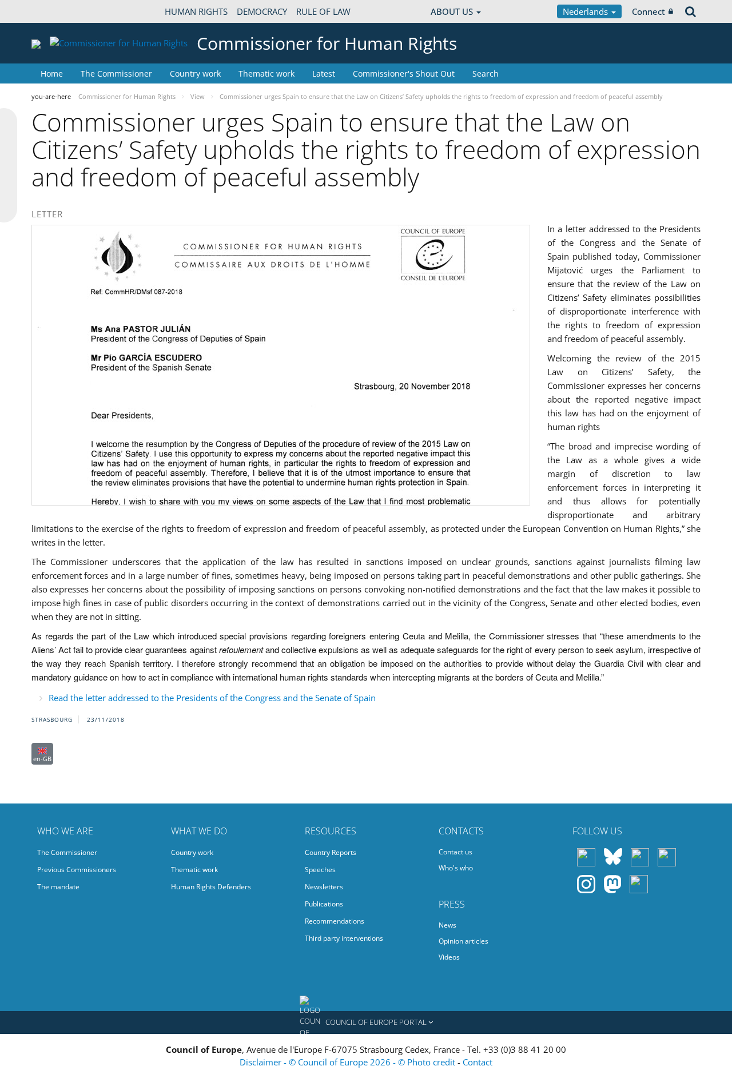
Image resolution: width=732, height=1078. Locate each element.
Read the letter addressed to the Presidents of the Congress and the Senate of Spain (212, 697)
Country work (195, 73)
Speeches (320, 869)
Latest (323, 73)
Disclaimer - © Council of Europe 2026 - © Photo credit (349, 1062)
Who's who (456, 868)
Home (52, 73)
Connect (648, 11)
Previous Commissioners (76, 869)
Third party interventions (344, 938)
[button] (366, 1022)
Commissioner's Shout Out (404, 73)
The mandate (58, 887)
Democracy (262, 11)
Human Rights (196, 11)
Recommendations (334, 921)
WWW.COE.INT (60, 11)
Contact (477, 1062)
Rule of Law (323, 11)
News (447, 925)
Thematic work (266, 73)
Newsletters (324, 887)
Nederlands (586, 11)
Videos (449, 957)
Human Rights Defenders (211, 887)
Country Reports (330, 852)
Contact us (455, 852)
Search (485, 73)
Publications (324, 904)
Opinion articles (463, 941)
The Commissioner (116, 73)
